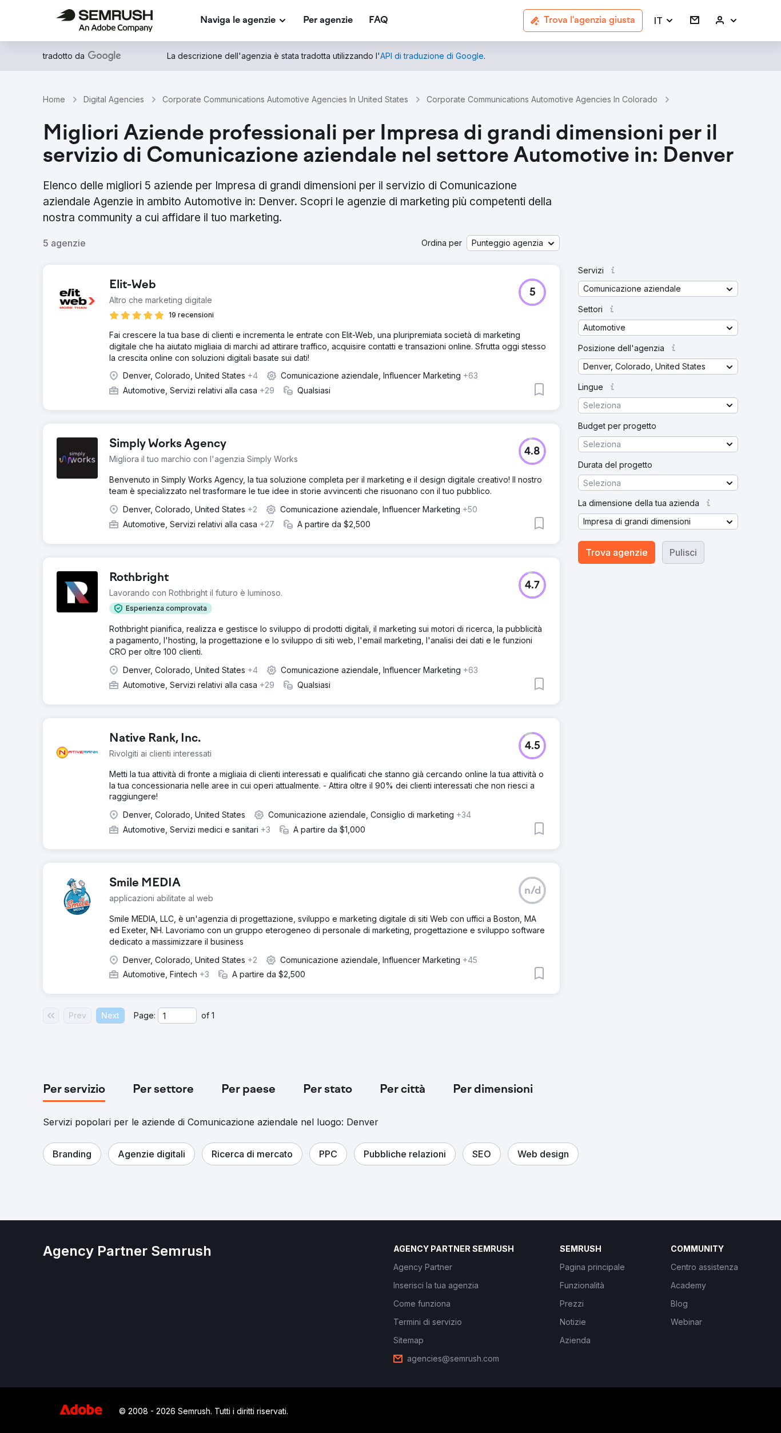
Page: (145, 1015)
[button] (664, 21)
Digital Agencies (113, 99)
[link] (328, 21)
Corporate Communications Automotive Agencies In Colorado (542, 99)
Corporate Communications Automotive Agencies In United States (285, 99)
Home (54, 99)
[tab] (74, 1089)
